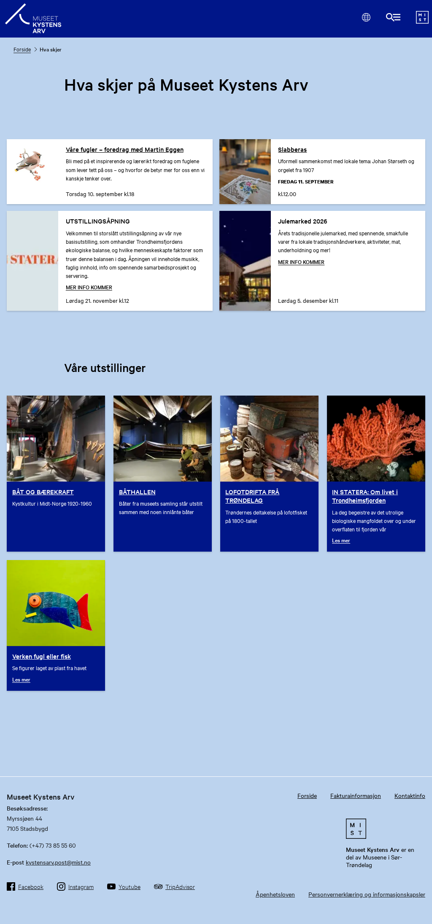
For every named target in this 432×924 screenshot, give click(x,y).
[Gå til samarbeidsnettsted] (384, 828)
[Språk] (366, 17)
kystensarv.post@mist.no (58, 862)
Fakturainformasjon (355, 795)
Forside (22, 49)
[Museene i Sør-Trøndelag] (422, 21)
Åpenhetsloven (275, 894)
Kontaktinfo (409, 795)
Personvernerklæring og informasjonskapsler (366, 894)
